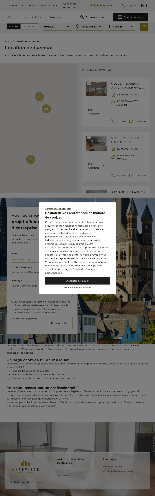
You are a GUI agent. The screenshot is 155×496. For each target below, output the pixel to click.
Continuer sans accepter (58, 209)
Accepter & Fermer (77, 280)
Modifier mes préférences (77, 287)
